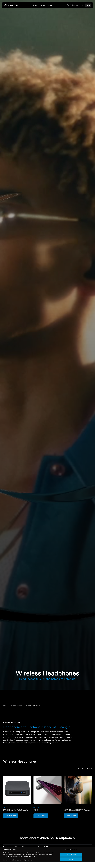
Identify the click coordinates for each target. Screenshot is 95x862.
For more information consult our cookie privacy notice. (18, 860)
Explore (42, 5)
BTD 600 (36, 810)
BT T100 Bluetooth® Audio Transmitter (16, 810)
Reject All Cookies (71, 854)
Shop (35, 5)
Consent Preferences (71, 850)
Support (50, 5)
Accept (71, 859)
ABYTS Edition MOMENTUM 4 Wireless (77, 810)
